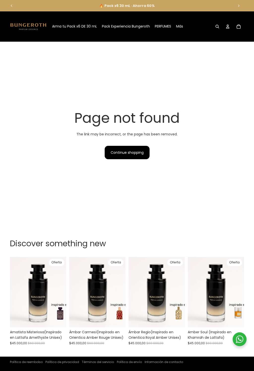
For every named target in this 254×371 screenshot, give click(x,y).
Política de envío (129, 362)
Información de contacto (164, 362)
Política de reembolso (26, 362)
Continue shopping (127, 152)
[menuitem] (179, 26)
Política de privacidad (62, 362)
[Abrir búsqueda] (217, 26)
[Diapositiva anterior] (11, 5)
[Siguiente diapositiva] (238, 5)
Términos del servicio (98, 362)
